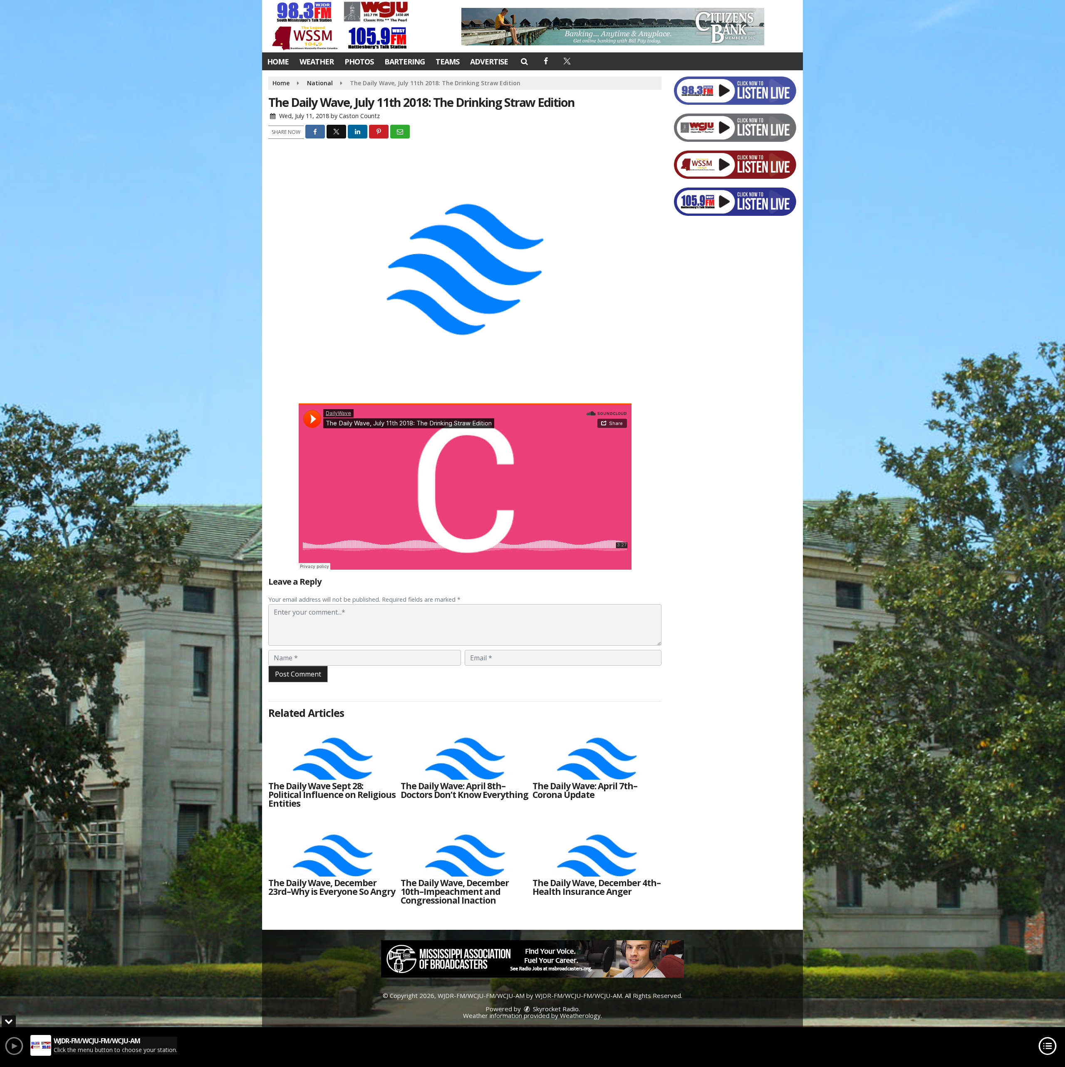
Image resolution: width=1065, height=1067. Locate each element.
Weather (317, 62)
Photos (359, 62)
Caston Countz (359, 116)
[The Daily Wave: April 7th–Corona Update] (596, 750)
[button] (524, 61)
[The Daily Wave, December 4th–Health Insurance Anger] (596, 847)
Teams (447, 62)
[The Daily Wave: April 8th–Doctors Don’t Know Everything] (465, 750)
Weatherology (580, 1015)
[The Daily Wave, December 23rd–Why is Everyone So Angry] (332, 847)
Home (278, 62)
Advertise (489, 62)
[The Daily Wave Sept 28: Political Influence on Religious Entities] (332, 750)
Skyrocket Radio (555, 1009)
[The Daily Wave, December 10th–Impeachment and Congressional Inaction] (465, 847)
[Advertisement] (612, 26)
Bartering (404, 62)
